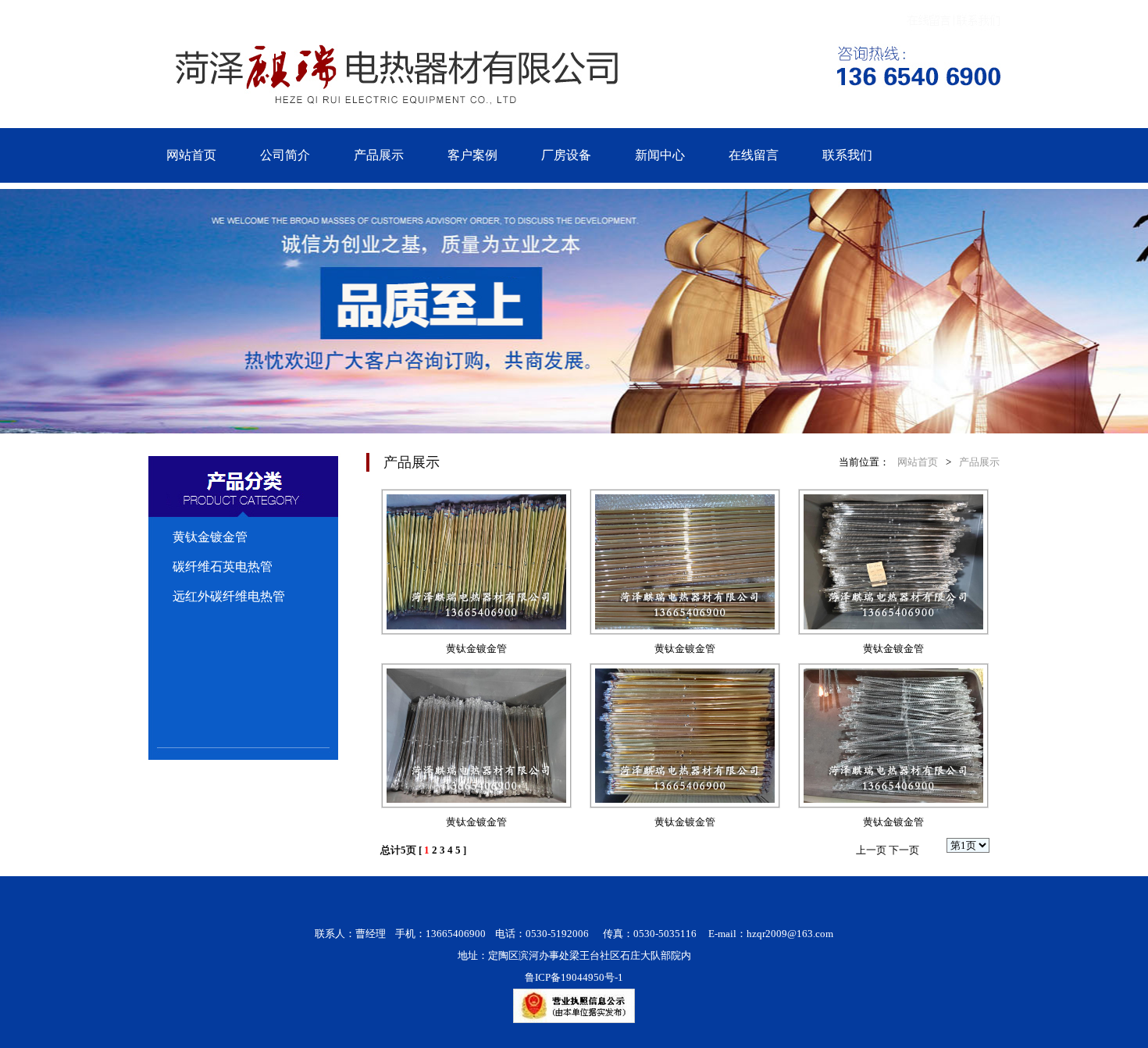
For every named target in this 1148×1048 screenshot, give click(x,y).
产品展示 (379, 155)
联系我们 (847, 155)
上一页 (871, 850)
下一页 (904, 850)
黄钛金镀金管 (210, 537)
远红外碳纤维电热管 (229, 596)
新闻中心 (660, 155)
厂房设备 (566, 155)
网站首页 (191, 155)
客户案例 (472, 155)
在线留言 (754, 155)
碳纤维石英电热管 (223, 566)
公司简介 (285, 155)
